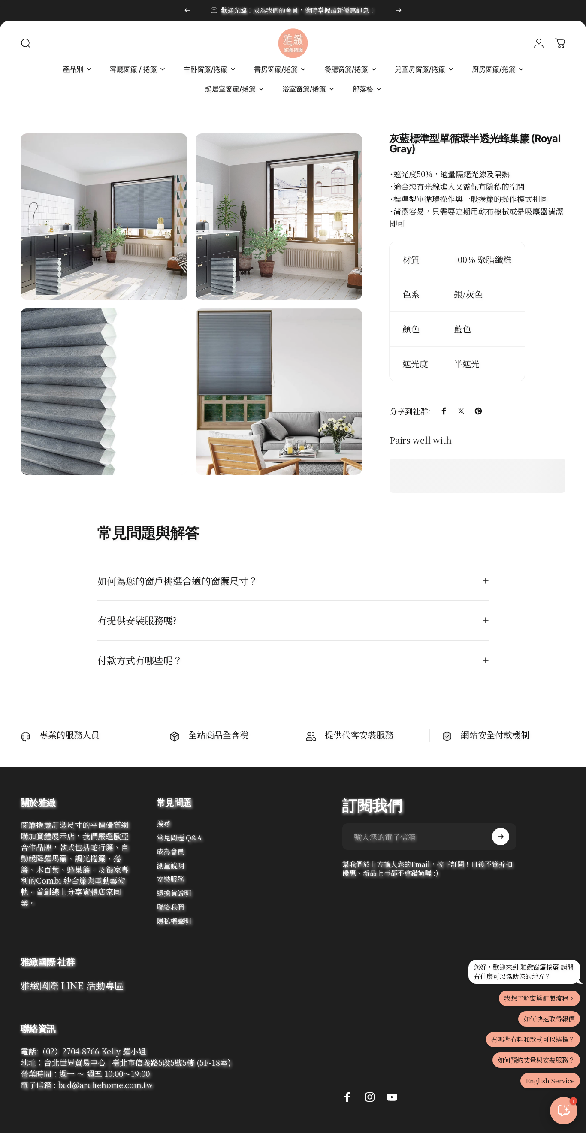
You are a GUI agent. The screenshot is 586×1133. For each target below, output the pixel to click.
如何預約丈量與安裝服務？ (536, 1059)
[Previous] (187, 10)
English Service (550, 1080)
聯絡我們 (170, 907)
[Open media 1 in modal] (104, 216)
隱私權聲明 (174, 920)
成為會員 (170, 851)
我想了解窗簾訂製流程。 (539, 998)
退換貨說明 (174, 892)
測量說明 (170, 865)
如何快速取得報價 (549, 1018)
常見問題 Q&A (179, 837)
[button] (563, 1110)
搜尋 (163, 823)
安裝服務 (170, 879)
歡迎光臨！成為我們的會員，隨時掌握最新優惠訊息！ (298, 10)
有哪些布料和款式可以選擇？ (533, 1039)
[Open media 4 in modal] (279, 391)
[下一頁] (398, 10)
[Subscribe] (500, 836)
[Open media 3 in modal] (104, 391)
